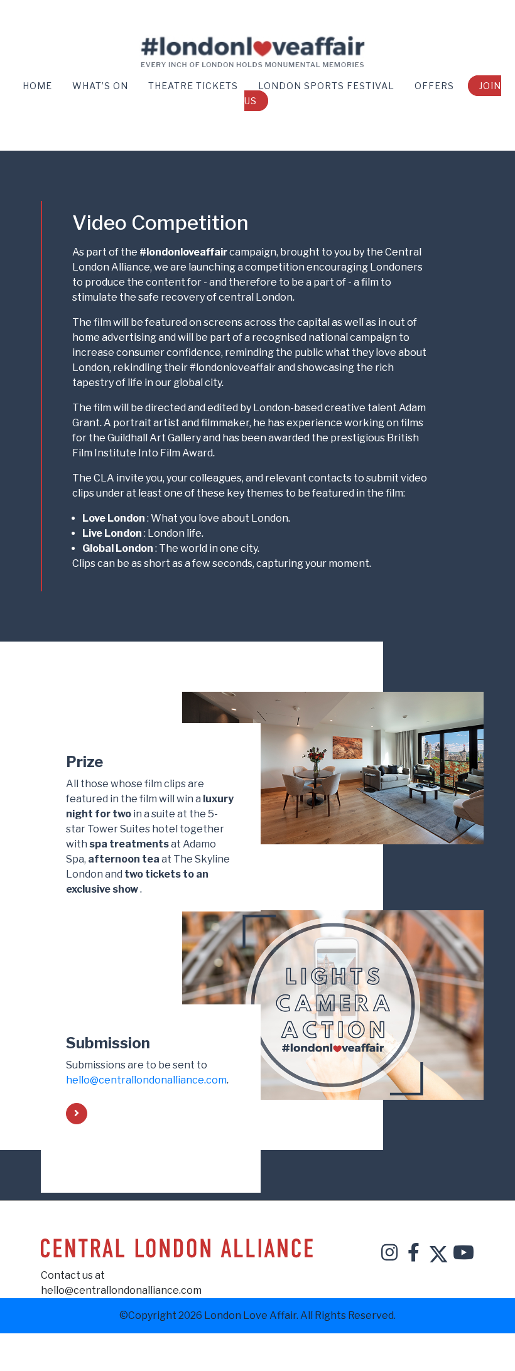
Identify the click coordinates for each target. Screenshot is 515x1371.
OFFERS (436, 85)
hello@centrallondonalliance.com (146, 1080)
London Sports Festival (327, 85)
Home (39, 85)
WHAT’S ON (101, 85)
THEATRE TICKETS (194, 85)
